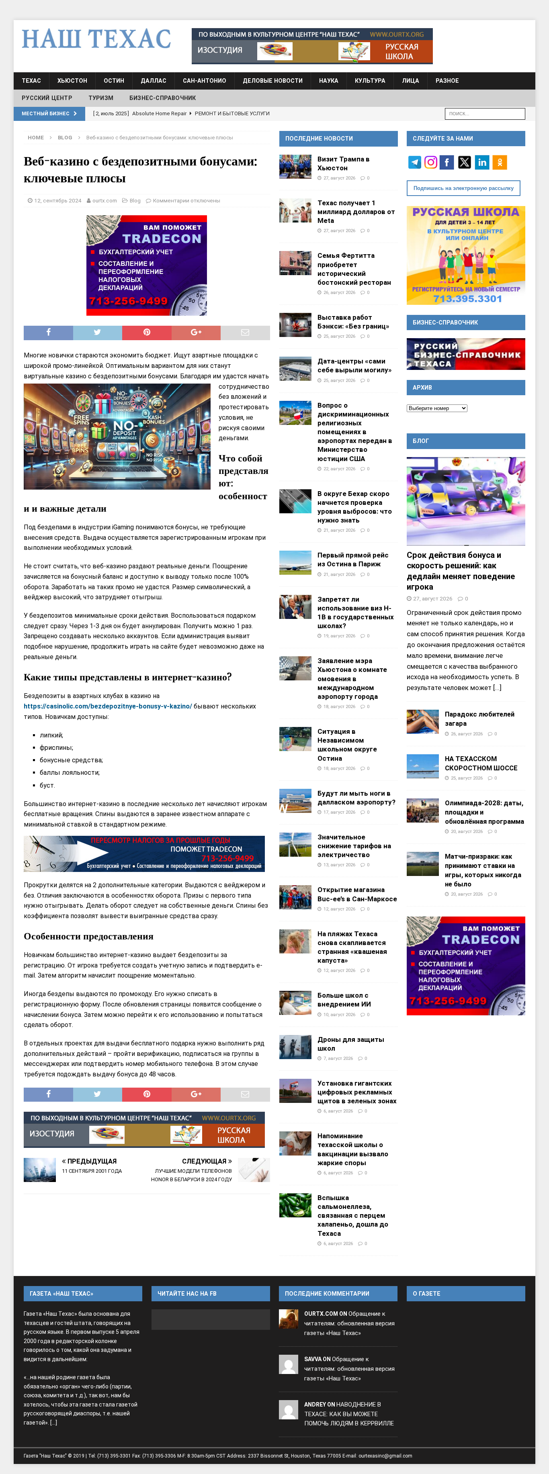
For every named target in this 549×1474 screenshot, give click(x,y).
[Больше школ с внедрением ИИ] (295, 1003)
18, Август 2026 (339, 706)
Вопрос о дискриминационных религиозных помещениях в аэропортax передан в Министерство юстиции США (355, 432)
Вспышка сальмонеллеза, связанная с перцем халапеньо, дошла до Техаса (353, 1215)
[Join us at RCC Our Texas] (312, 46)
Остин (114, 81)
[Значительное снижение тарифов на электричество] (295, 845)
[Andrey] (288, 1414)
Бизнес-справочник (162, 98)
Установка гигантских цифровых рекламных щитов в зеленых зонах (357, 1092)
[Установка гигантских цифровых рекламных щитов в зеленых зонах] (295, 1091)
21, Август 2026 (339, 530)
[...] (497, 688)
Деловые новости (273, 81)
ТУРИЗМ (100, 98)
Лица (410, 81)
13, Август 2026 (339, 865)
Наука (328, 81)
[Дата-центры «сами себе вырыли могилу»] (295, 369)
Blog (135, 200)
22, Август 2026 (339, 469)
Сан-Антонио (204, 81)
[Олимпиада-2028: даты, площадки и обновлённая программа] (423, 810)
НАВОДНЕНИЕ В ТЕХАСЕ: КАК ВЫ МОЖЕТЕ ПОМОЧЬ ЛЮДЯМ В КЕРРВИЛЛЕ (349, 1414)
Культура (370, 81)
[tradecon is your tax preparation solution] (144, 854)
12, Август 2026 (339, 909)
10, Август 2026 (339, 1014)
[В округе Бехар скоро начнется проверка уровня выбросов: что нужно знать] (295, 501)
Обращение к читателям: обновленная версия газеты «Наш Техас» (349, 1323)
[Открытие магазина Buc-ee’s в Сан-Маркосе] (295, 897)
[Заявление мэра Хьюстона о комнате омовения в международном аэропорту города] (295, 668)
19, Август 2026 (339, 636)
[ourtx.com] (288, 1323)
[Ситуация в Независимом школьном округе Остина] (295, 739)
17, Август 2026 (339, 812)
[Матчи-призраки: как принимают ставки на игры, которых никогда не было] (423, 864)
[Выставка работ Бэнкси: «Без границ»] (295, 325)
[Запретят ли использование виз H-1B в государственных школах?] (295, 607)
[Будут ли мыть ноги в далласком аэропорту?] (295, 801)
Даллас (153, 81)
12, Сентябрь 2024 (58, 200)
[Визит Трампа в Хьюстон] (295, 167)
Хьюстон (72, 81)
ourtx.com (104, 200)
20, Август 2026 (467, 831)
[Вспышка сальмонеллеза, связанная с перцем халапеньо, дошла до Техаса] (295, 1205)
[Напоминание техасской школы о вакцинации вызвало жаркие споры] (295, 1143)
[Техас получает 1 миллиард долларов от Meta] (295, 210)
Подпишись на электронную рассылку (464, 188)
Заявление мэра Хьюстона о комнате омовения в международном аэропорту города (352, 678)
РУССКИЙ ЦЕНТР (47, 98)
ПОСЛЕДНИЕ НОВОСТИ (319, 138)
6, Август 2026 (338, 1111)
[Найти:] (485, 113)
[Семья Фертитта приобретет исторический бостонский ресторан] (295, 263)
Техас (31, 81)
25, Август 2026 (339, 336)
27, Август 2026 (339, 178)
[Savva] (288, 1368)
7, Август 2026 (338, 1058)
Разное (447, 81)
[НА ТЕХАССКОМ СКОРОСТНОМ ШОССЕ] (423, 766)
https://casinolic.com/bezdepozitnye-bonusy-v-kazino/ (108, 706)
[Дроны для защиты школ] (295, 1047)
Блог (421, 441)
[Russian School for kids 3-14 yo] (466, 255)
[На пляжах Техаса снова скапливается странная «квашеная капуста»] (295, 941)
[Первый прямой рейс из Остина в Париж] (295, 563)
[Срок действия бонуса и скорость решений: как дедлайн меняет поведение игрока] (466, 501)
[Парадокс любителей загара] (423, 722)
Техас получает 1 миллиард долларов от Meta (356, 212)
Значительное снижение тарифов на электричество (354, 846)
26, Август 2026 (339, 292)
